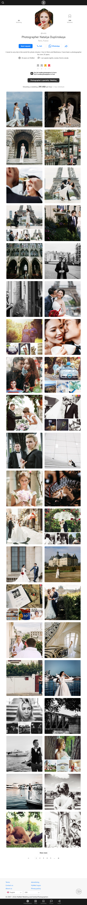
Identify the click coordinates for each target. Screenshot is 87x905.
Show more (43, 853)
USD (26, 892)
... (54, 858)
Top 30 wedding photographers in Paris (44, 74)
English (12, 892)
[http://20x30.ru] (66, 46)
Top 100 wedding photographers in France (45, 72)
